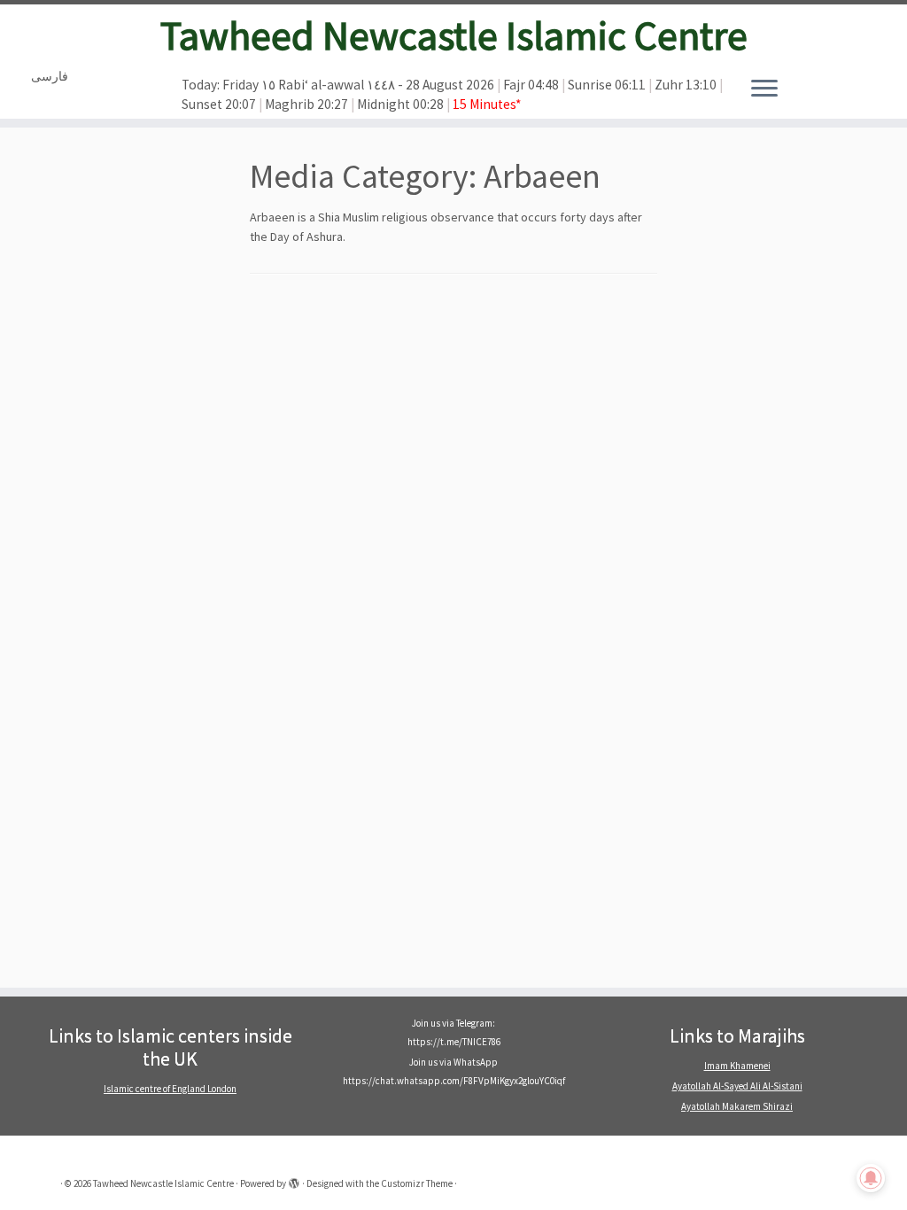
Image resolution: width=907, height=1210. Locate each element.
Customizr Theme (417, 1183)
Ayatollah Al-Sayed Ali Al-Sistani (737, 1086)
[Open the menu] (764, 89)
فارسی (49, 76)
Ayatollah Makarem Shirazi (737, 1106)
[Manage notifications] (871, 1178)
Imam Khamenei (737, 1065)
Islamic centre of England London (170, 1088)
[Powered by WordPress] (294, 1180)
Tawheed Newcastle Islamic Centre (454, 35)
